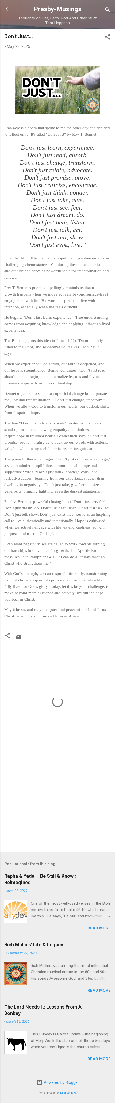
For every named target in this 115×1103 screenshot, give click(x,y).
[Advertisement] (57, 805)
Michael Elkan (69, 1092)
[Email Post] (18, 638)
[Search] (107, 11)
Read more (99, 928)
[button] (107, 38)
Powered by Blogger (61, 1082)
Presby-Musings (58, 9)
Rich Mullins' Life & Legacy (33, 944)
